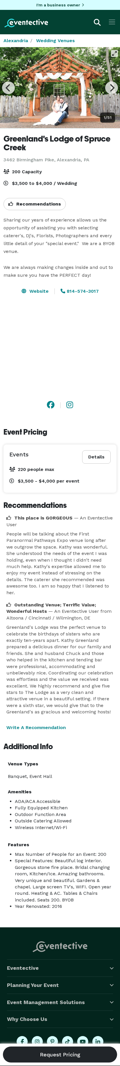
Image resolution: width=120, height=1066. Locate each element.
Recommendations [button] (38, 204)
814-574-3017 (82, 291)
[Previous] (8, 87)
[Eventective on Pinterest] (52, 1041)
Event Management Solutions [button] (46, 1002)
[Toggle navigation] (112, 22)
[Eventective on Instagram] (37, 1041)
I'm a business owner (58, 5)
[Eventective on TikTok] (67, 1041)
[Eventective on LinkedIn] (97, 1041)
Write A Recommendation (36, 727)
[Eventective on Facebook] (22, 1041)
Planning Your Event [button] (33, 985)
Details (96, 457)
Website (38, 291)
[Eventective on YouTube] (82, 1041)
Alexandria (15, 40)
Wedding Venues (55, 40)
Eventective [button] (23, 968)
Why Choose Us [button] (27, 1019)
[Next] (111, 87)
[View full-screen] (114, 53)
